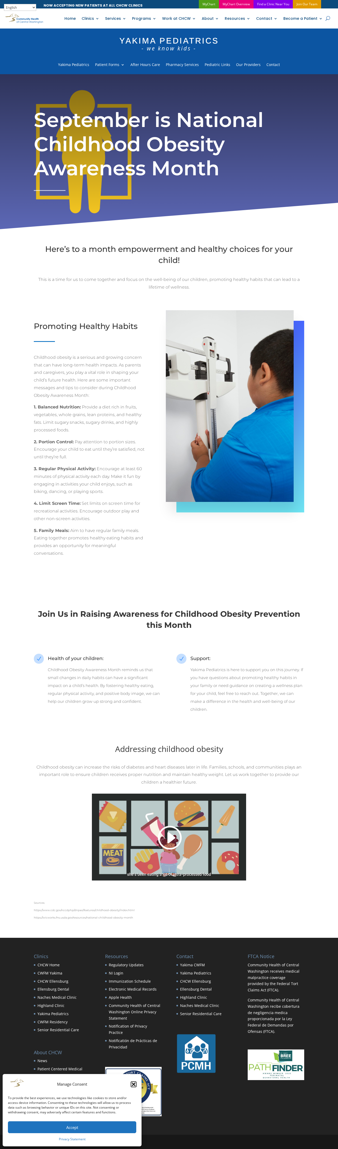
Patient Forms (107, 65)
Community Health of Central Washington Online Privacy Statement (134, 1012)
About (208, 18)
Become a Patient (300, 18)
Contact (264, 18)
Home (70, 18)
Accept (72, 1127)
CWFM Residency (52, 1021)
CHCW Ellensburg (52, 981)
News (42, 1060)
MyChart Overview (236, 4)
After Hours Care (145, 65)
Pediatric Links (217, 65)
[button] (133, 1084)
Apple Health (120, 997)
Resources (235, 18)
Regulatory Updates (126, 964)
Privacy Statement (72, 1139)
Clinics (88, 18)
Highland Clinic (50, 1005)
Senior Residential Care (58, 1029)
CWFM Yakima (49, 973)
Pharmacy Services (182, 65)
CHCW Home (48, 964)
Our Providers (248, 65)
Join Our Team (307, 4)
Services (113, 18)
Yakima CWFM (192, 964)
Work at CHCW (176, 18)
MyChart (209, 4)
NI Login (116, 973)
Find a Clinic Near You (273, 4)
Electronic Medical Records (133, 989)
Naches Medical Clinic (57, 997)
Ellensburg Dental (53, 989)
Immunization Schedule (130, 981)
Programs (141, 18)
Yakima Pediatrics (73, 65)
